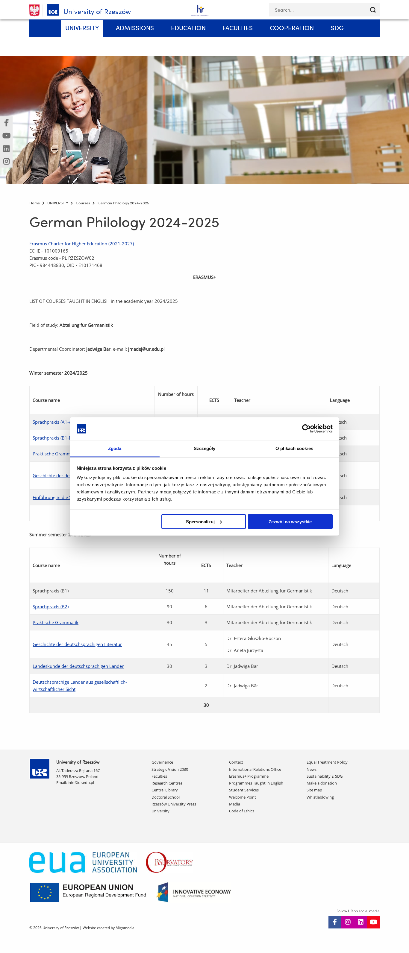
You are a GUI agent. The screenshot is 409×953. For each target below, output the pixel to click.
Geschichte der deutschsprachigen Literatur (77, 644)
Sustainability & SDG (325, 776)
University (160, 811)
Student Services (244, 790)
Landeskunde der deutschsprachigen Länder (78, 666)
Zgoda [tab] (115, 448)
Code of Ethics (241, 811)
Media (234, 804)
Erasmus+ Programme (249, 776)
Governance (162, 762)
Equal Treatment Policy (327, 762)
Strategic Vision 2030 (170, 769)
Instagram (347, 922)
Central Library (165, 790)
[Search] (373, 9)
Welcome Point (242, 797)
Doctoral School (166, 797)
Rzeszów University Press (174, 804)
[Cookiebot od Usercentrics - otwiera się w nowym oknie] (306, 428)
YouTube (373, 922)
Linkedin (360, 922)
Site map (314, 790)
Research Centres (167, 783)
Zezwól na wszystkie (290, 521)
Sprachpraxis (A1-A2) (54, 422)
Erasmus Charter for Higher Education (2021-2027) (81, 244)
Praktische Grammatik (55, 454)
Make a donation (322, 783)
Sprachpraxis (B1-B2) (54, 438)
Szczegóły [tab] (205, 448)
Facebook (334, 922)
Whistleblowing (320, 797)
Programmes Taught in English (256, 783)
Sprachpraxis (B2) (51, 607)
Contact (236, 762)
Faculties (159, 776)
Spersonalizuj (200, 521)
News (311, 769)
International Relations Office (255, 769)
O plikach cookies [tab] (294, 448)
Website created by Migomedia (108, 927)
